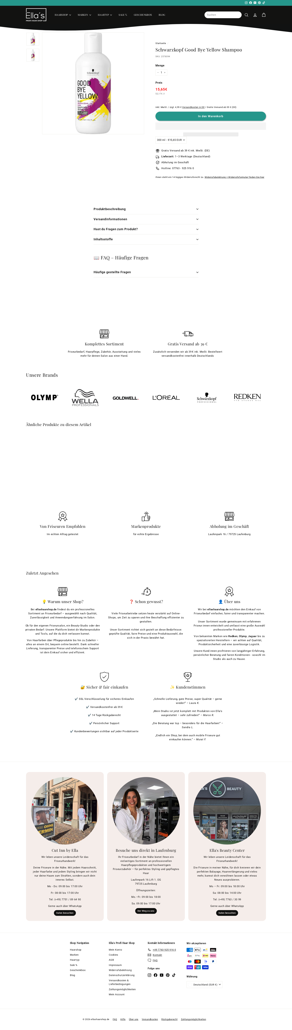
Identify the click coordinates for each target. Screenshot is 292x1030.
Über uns (133, 1019)
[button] (210, 126)
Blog (162, 14)
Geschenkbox (143, 14)
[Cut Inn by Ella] (65, 811)
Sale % (123, 14)
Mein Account (117, 994)
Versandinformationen (110, 219)
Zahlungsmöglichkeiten (122, 989)
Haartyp (104, 14)
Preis (158, 82)
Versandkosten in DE (193, 107)
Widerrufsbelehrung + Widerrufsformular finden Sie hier (234, 177)
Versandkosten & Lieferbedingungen (120, 982)
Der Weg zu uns (146, 911)
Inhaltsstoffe (103, 239)
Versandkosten (150, 1019)
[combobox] (223, 14)
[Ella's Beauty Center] (227, 811)
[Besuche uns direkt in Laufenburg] (146, 811)
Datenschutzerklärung (122, 975)
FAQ (115, 1019)
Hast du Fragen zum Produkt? (116, 229)
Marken (83, 14)
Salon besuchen (65, 913)
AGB (111, 960)
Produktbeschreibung (110, 209)
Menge (160, 65)
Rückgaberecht (169, 1019)
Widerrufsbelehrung (120, 970)
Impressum (115, 965)
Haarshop (61, 14)
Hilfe (123, 1019)
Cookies (113, 954)
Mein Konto (115, 949)
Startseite (160, 43)
